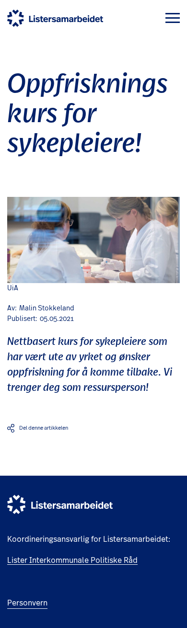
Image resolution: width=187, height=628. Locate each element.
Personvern (27, 603)
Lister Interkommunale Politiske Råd (72, 560)
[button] (172, 18)
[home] (55, 18)
